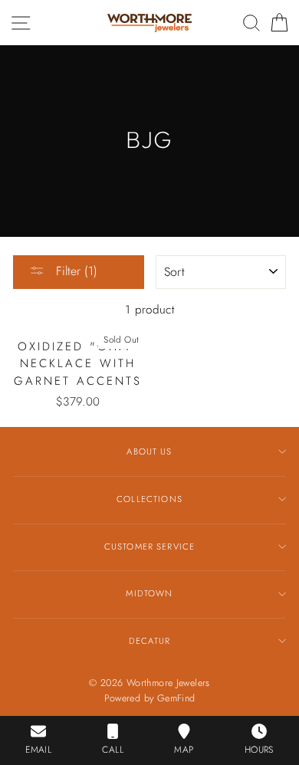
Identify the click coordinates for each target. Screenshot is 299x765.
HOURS (259, 750)
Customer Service (149, 546)
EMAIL (38, 750)
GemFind (176, 698)
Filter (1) (74, 271)
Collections (149, 499)
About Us (149, 451)
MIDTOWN (149, 593)
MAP (183, 750)
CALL (112, 750)
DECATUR (149, 641)
